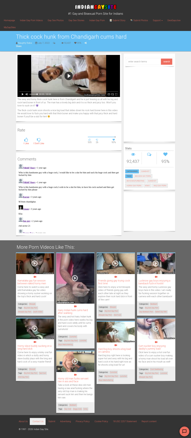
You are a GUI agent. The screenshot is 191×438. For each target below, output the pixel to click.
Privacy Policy (83, 421)
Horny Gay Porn (134, 186)
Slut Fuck (117, 315)
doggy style (77, 409)
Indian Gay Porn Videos (31, 20)
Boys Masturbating (135, 181)
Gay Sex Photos (56, 20)
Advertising (65, 421)
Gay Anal (67, 409)
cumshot (152, 181)
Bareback (153, 304)
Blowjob (32, 304)
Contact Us (38, 421)
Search (166, 61)
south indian (38, 312)
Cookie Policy (101, 421)
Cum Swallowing (156, 369)
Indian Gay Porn (97, 20)
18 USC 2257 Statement (125, 421)
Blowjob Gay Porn (24, 312)
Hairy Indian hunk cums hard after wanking (73, 311)
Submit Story (118, 20)
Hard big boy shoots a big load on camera (114, 350)
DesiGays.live (174, 20)
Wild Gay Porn (160, 186)
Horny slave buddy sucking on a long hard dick (34, 347)
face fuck (42, 373)
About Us (23, 421)
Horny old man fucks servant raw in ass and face (73, 380)
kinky (147, 186)
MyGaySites (10, 27)
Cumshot (145, 171)
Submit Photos (140, 20)
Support (157, 20)
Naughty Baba (25, 43)
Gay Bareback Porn (146, 312)
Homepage (9, 20)
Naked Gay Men (161, 312)
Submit (51, 421)
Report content (149, 421)
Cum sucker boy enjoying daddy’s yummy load (152, 347)
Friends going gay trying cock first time (114, 282)
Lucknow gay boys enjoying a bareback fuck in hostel (154, 282)
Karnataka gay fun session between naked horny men (31, 282)
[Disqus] (68, 198)
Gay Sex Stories (76, 20)
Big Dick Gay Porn (143, 176)
